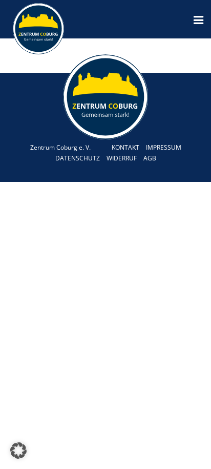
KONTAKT (125, 147)
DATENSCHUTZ (77, 158)
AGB (149, 158)
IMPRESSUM (163, 147)
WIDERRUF (122, 158)
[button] (18, 450)
